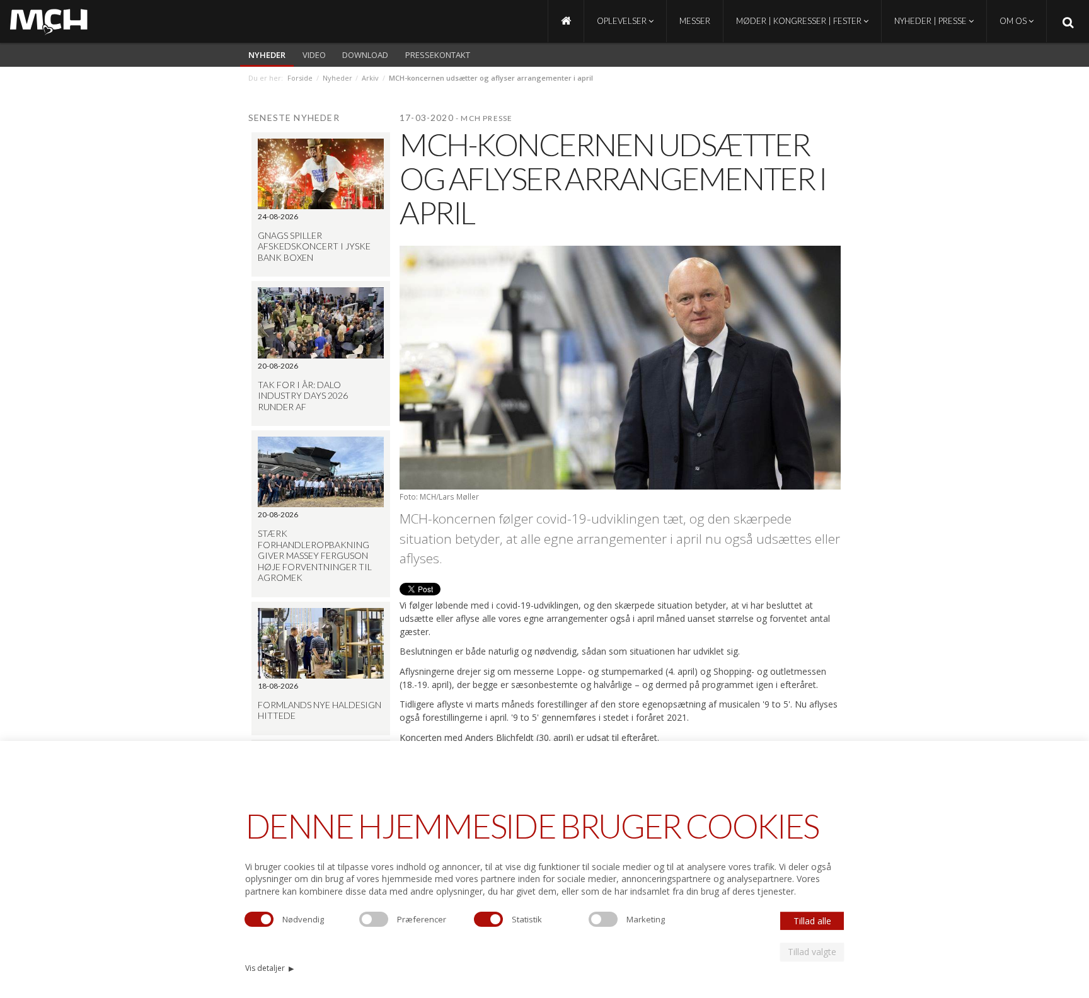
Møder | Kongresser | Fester (799, 21)
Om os (1014, 21)
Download (365, 54)
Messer (694, 21)
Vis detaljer (269, 968)
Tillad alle (812, 921)
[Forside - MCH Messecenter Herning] (566, 21)
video (314, 54)
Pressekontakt (437, 54)
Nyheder (266, 54)
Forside (300, 78)
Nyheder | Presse (931, 21)
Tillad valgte (812, 952)
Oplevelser (622, 21)
